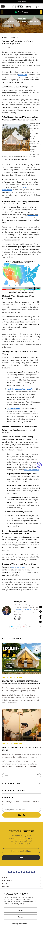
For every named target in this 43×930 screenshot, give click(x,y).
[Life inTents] (21, 6)
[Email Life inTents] (40, 626)
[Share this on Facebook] (18, 626)
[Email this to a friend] (30, 626)
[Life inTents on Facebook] (40, 618)
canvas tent (22, 75)
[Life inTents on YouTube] (40, 622)
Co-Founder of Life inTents (22, 609)
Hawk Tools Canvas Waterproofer (20, 389)
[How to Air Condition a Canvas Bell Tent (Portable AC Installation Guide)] (21, 659)
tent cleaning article (31, 470)
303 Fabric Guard (13, 409)
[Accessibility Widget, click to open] (39, 465)
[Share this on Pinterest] (24, 626)
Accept (20, 910)
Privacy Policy (19, 904)
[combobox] (21, 775)
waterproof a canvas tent (20, 567)
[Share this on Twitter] (11, 626)
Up (21, 815)
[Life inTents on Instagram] (40, 608)
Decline (20, 917)
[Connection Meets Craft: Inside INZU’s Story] (21, 725)
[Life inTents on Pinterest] (40, 612)
